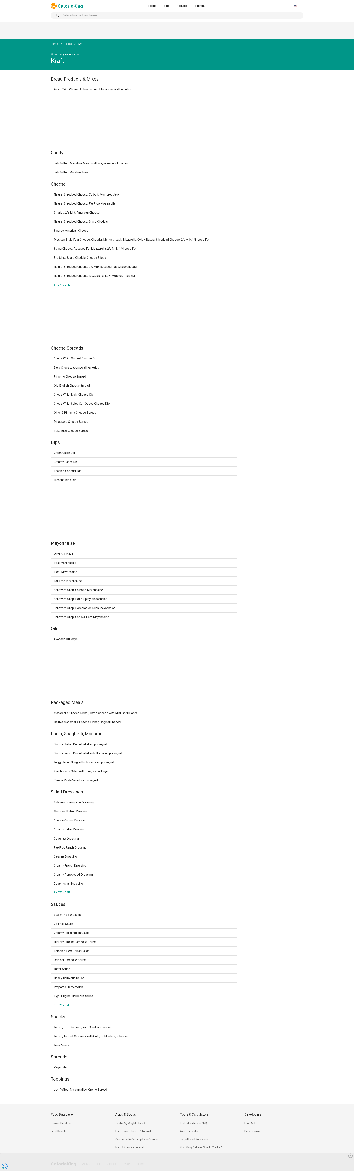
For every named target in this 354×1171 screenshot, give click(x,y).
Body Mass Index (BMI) (193, 1123)
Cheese (58, 184)
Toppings (60, 1079)
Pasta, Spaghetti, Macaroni (77, 733)
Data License (252, 1131)
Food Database (62, 1114)
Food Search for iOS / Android (133, 1131)
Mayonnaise (63, 543)
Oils (54, 628)
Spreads (59, 1057)
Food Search (58, 1131)
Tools (166, 6)
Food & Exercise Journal (129, 1147)
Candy (57, 152)
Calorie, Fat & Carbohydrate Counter (136, 1139)
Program (199, 6)
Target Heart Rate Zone (194, 1139)
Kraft (81, 43)
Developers (252, 1114)
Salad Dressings (67, 792)
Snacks (58, 1016)
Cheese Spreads (67, 348)
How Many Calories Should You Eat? (201, 1147)
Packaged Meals (67, 702)
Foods (152, 6)
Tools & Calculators (194, 1114)
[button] (297, 6)
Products (182, 6)
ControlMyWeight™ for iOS (131, 1123)
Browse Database (61, 1123)
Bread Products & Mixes (74, 79)
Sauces (58, 904)
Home (54, 43)
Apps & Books (125, 1114)
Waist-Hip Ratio (189, 1131)
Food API (249, 1123)
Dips (55, 442)
